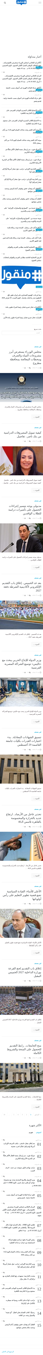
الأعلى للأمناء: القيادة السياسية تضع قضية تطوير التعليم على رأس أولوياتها (22, 895)
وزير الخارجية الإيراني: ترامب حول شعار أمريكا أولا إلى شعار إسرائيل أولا (22, 180)
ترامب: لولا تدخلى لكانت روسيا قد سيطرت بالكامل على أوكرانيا (23, 1301)
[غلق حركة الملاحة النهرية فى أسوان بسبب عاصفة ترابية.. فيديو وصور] (21, 89)
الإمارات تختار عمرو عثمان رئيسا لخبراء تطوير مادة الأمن (22, 317)
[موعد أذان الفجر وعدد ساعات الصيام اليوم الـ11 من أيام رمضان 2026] (21, 131)
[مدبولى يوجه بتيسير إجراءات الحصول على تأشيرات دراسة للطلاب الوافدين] (21, 538)
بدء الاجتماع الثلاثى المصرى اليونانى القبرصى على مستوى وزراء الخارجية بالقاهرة (22, 122)
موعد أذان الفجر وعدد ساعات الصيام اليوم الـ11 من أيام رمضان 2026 (22, 141)
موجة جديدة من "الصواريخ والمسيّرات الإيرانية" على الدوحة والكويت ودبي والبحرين (23, 220)
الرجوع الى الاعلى (8, 1352)
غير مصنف (37, 346)
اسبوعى (38, 1132)
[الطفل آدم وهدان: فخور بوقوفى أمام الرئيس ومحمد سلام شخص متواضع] (21, 190)
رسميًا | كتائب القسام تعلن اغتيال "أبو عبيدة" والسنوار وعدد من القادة (23, 1313)
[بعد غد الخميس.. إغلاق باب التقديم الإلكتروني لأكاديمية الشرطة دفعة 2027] (21, 615)
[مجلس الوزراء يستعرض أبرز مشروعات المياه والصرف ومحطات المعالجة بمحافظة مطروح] (21, 387)
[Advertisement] (21, 28)
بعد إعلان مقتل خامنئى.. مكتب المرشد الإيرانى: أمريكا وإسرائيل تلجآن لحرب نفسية (22, 1144)
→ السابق (38, 1115)
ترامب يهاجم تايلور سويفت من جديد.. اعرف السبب (23, 1169)
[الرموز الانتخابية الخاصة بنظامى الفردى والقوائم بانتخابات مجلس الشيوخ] (21, 249)
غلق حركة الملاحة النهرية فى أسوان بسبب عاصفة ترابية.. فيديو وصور (22, 99)
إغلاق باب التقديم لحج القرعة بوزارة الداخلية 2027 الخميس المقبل (24, 972)
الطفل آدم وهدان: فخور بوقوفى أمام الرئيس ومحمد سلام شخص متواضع (22, 200)
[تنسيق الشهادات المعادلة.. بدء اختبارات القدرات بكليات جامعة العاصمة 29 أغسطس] (21, 769)
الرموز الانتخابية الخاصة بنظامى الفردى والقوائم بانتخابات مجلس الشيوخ (22, 259)
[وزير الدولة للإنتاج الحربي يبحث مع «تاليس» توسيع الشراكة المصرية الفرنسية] (21, 692)
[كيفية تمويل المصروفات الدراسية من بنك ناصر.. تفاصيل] (21, 461)
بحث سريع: (37, 329)
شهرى (31, 1132)
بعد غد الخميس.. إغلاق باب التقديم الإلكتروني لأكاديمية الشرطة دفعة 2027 (21, 586)
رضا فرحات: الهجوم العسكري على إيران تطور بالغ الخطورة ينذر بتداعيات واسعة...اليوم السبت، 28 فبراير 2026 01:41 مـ (21, 298)
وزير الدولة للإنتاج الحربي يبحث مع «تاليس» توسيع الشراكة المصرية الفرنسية (21, 664)
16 (4, 1115)
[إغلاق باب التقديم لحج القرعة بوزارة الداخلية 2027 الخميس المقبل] (21, 1000)
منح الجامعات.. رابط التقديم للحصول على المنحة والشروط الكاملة (24, 1049)
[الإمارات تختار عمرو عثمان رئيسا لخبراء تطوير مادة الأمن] (21, 309)
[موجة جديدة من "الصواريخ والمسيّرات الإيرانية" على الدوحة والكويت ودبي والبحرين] (21, 209)
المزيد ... (36, 417)
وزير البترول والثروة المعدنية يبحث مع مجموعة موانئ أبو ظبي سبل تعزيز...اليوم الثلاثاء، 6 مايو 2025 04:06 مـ (22, 1183)
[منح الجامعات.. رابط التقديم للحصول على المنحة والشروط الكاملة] (21, 1077)
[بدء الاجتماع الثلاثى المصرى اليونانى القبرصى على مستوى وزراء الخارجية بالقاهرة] (21, 112)
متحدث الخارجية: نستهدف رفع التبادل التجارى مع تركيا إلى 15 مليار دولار (22, 1277)
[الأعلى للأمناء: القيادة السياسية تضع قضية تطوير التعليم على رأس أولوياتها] (21, 923)
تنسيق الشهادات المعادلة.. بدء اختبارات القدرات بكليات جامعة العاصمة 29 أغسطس (23, 741)
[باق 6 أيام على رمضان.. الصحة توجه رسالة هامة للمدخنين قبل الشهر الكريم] (21, 229)
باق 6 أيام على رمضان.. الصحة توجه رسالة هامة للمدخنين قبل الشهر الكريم (22, 239)
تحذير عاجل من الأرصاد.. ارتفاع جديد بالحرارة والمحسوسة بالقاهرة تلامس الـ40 (23, 818)
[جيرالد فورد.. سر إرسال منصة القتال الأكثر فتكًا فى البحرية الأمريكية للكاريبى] (21, 151)
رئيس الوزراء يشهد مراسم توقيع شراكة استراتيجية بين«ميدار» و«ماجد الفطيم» (24, 1241)
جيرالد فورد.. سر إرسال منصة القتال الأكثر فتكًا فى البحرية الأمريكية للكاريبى (21, 161)
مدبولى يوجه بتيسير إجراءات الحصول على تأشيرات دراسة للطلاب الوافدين (24, 509)
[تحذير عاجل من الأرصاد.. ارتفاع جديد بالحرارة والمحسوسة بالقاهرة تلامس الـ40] (21, 846)
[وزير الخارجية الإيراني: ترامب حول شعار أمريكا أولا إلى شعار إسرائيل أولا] (21, 170)
